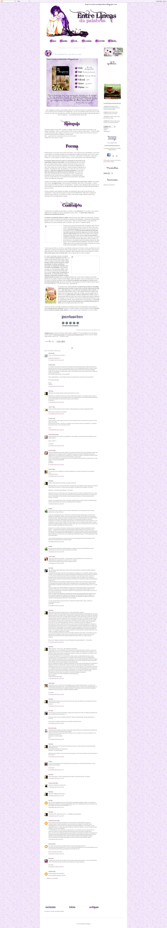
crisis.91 (50, 556)
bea (49, 800)
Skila (49, 391)
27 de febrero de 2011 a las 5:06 (56, 386)
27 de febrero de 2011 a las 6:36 (56, 706)
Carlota (50, 683)
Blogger (88, 923)
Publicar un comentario (52, 878)
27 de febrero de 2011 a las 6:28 (56, 694)
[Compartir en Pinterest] (64, 341)
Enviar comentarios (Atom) (57, 911)
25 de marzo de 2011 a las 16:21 (56, 853)
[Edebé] (112, 130)
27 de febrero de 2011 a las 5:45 (56, 503)
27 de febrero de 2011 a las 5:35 (56, 464)
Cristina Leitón (52, 783)
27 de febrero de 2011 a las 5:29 (56, 445)
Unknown (50, 844)
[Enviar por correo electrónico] (57, 341)
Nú (49, 508)
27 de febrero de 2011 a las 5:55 (56, 541)
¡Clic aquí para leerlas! (113, 122)
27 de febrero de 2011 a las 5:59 (56, 551)
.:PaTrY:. (50, 407)
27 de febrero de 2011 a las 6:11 (56, 642)
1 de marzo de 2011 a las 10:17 (55, 839)
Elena (49, 858)
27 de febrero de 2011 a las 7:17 (56, 769)
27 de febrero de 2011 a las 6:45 (56, 723)
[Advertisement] (72, 892)
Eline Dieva (51, 728)
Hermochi (50, 450)
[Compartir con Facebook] (62, 341)
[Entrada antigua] (94, 909)
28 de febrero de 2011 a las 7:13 (56, 807)
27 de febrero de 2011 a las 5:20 (56, 413)
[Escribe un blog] (59, 341)
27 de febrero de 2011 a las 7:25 (56, 778)
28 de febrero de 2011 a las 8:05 (56, 816)
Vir (49, 761)
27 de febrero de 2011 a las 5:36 (56, 476)
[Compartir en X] (61, 341)
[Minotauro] (112, 128)
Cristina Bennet (52, 434)
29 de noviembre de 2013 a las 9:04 (56, 875)
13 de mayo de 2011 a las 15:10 (56, 866)
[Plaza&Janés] (112, 131)
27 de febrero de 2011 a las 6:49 (56, 756)
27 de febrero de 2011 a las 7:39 (56, 787)
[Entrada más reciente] (50, 909)
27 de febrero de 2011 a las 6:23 (56, 678)
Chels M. (50, 469)
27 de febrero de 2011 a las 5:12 (56, 402)
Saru (49, 568)
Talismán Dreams (52, 820)
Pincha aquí (107, 160)
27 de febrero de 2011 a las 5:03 (56, 360)
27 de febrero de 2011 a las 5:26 (56, 429)
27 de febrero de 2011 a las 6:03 (56, 605)
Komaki (50, 353)
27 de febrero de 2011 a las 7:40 (56, 795)
